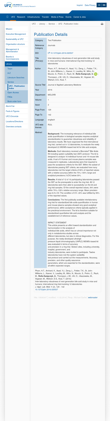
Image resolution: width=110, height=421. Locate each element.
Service (11, 82)
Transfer (45, 16)
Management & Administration (12, 50)
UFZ (13, 16)
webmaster (93, 297)
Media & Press (57, 16)
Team (10, 68)
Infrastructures (33, 16)
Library (9, 63)
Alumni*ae (10, 106)
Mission (9, 28)
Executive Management (16, 34)
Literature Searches (16, 77)
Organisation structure (15, 44)
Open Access (13, 92)
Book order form (14, 101)
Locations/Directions (14, 121)
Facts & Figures (12, 111)
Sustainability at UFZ (14, 39)
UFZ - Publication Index (17, 87)
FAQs (10, 96)
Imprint (80, 5)
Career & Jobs (80, 16)
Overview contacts (13, 126)
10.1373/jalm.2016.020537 (61, 53)
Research (21, 16)
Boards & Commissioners (12, 57)
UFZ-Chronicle (12, 116)
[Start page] (7, 16)
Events (68, 16)
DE (99, 5)
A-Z (9, 73)
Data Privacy (90, 5)
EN (104, 5)
